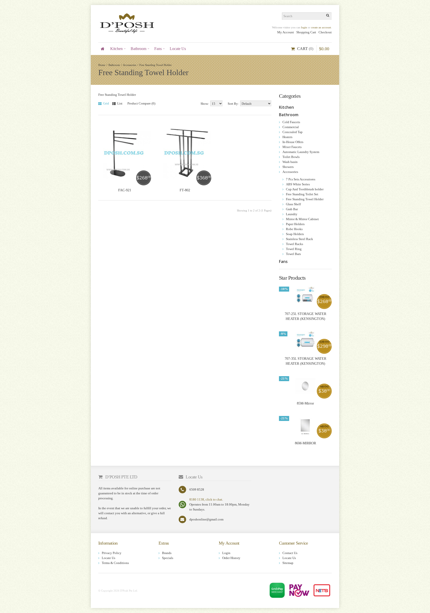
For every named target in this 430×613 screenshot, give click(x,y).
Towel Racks (294, 244)
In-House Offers (292, 142)
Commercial (290, 127)
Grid (105, 103)
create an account (321, 27)
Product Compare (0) (141, 103)
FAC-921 (124, 190)
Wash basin (290, 162)
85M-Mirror (305, 403)
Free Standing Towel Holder (155, 64)
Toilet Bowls (291, 157)
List (119, 103)
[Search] (328, 16)
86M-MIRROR (305, 443)
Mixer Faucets (292, 147)
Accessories (129, 64)
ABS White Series (298, 184)
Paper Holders (295, 224)
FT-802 (185, 190)
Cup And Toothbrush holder (304, 189)
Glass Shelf (293, 204)
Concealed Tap (292, 132)
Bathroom (114, 64)
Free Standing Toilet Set (302, 194)
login (304, 27)
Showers (288, 167)
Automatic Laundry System (300, 152)
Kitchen (286, 107)
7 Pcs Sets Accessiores (300, 179)
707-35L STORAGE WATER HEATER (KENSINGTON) (305, 361)
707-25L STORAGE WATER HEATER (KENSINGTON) (305, 316)
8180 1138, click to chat (205, 499)
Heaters (287, 137)
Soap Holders (295, 234)
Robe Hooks (294, 229)
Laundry (291, 214)
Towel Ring (294, 249)
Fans (283, 261)
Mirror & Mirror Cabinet (302, 219)
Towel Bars (293, 254)
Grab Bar (292, 209)
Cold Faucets (291, 122)
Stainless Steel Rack (299, 239)
